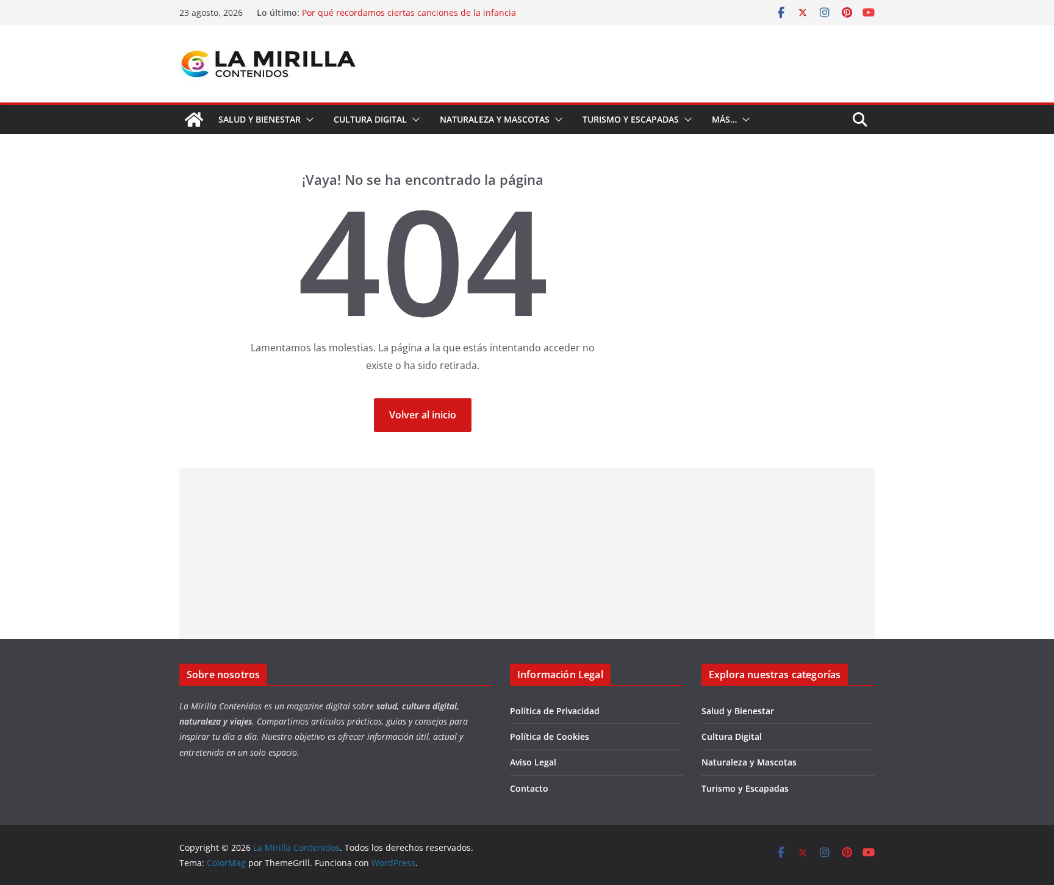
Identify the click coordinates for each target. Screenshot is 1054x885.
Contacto (529, 788)
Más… (724, 119)
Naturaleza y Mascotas (495, 119)
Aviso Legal (533, 762)
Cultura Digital (370, 119)
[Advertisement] (527, 553)
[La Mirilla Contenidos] (194, 119)
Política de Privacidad (555, 711)
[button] (307, 119)
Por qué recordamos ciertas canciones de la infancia (409, 12)
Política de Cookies (549, 736)
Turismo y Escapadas (631, 119)
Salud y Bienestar (259, 119)
